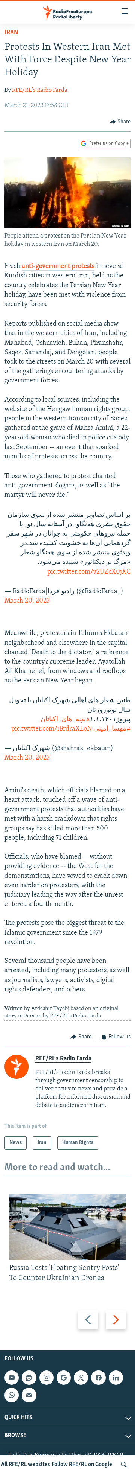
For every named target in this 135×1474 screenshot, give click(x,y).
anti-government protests (58, 266)
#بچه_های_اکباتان (65, 719)
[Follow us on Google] (64, 1377)
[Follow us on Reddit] (29, 1377)
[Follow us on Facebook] (98, 1377)
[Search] (123, 1464)
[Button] (120, 122)
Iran (11, 32)
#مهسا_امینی (111, 729)
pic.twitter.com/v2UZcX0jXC (88, 572)
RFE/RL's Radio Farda (40, 90)
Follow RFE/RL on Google (82, 1465)
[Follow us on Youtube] (11, 1377)
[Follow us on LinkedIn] (116, 1377)
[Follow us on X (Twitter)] (81, 1377)
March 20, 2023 (27, 601)
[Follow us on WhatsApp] (11, 1395)
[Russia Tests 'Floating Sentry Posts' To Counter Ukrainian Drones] (67, 1227)
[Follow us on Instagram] (46, 1377)
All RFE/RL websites (25, 1465)
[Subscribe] (29, 1395)
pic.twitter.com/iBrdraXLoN (51, 729)
